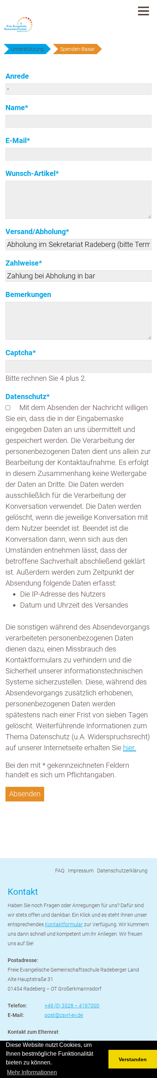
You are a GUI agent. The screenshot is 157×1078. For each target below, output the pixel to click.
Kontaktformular (64, 924)
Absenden (25, 794)
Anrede (17, 76)
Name (22, 107)
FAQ (59, 871)
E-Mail (22, 140)
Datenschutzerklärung (122, 871)
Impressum (80, 871)
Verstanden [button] (133, 1059)
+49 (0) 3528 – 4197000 (72, 1005)
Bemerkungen (28, 294)
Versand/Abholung (37, 231)
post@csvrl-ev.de (64, 1015)
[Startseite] (33, 25)
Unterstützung (27, 49)
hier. (129, 747)
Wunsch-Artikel (32, 173)
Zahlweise (23, 262)
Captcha (22, 352)
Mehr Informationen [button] (32, 1072)
